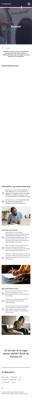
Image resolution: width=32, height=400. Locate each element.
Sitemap (16, 393)
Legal (11, 393)
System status (24, 393)
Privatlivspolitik (19, 392)
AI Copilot (5, 379)
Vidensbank (12, 379)
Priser (19, 379)
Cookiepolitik (5, 393)
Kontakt (13, 382)
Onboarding (14, 377)
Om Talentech (6, 382)
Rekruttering (5, 377)
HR (20, 377)
